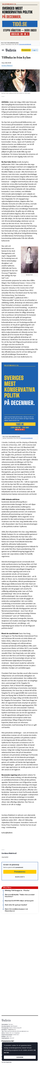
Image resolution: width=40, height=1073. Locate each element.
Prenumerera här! (8, 1041)
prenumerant (19, 867)
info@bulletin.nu (12, 1029)
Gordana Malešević (7, 65)
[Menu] (3, 50)
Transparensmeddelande (25, 44)
